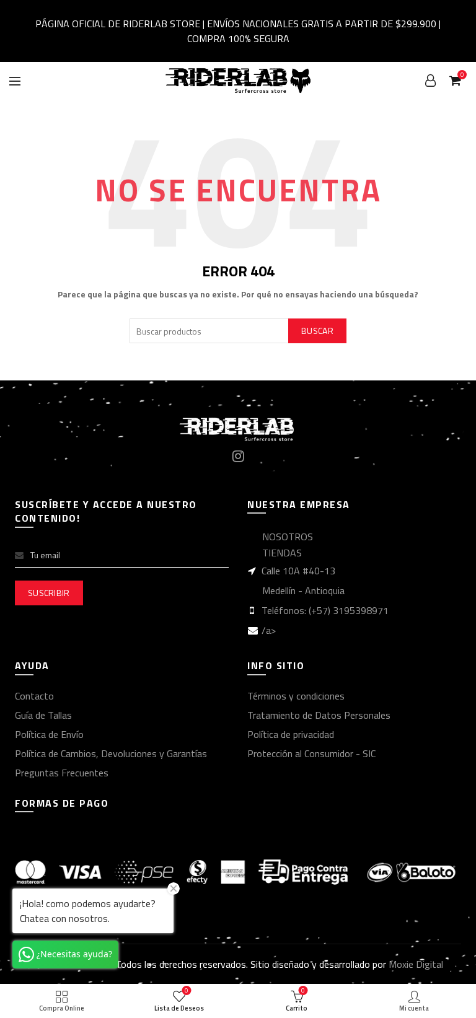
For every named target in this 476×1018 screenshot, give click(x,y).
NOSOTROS (287, 536)
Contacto (34, 695)
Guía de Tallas (43, 715)
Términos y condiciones (296, 695)
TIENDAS (282, 552)
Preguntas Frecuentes (61, 772)
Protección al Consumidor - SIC (311, 753)
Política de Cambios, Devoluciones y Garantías (111, 753)
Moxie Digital (416, 964)
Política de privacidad (290, 734)
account (430, 80)
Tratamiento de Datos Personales (318, 715)
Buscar (317, 330)
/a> (269, 630)
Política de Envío (49, 734)
